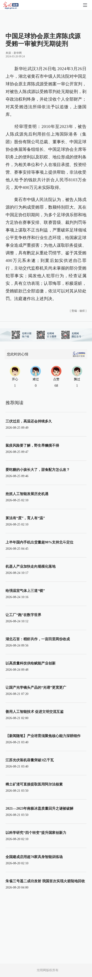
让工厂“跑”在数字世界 (23, 615)
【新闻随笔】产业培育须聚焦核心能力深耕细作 (43, 736)
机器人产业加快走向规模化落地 (31, 566)
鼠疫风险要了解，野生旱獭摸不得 (32, 445)
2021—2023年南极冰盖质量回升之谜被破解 (39, 808)
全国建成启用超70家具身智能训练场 (34, 857)
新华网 (18, 52)
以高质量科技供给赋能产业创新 (31, 663)
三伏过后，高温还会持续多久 (29, 421)
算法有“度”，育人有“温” (25, 518)
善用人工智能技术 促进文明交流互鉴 (35, 711)
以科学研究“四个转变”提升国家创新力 (36, 832)
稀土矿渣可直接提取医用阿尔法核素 (34, 784)
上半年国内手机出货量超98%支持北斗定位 (39, 542)
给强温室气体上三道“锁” (25, 590)
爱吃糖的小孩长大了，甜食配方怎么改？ (38, 469)
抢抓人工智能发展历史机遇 (27, 494)
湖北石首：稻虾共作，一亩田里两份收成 (38, 639)
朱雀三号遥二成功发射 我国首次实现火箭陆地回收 (45, 881)
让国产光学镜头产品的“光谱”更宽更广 (36, 687)
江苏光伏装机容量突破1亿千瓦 (30, 760)
